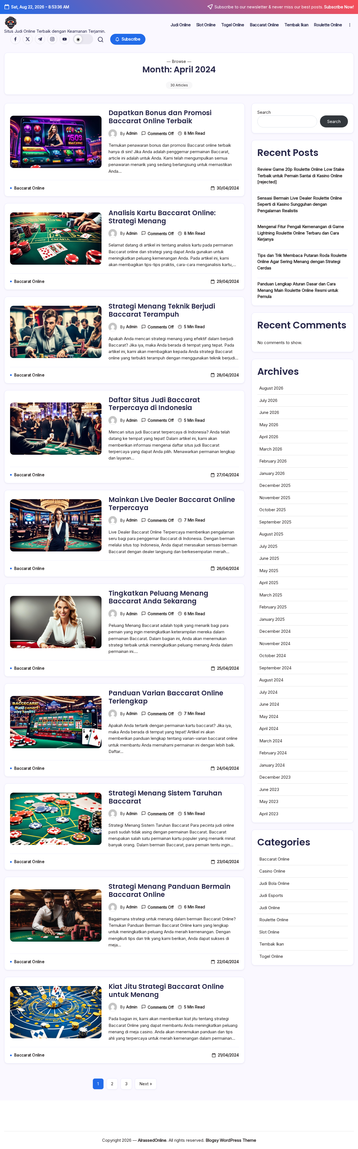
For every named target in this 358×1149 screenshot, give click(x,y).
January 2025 (272, 619)
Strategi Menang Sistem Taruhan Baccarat (165, 797)
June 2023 (269, 789)
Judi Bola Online (274, 883)
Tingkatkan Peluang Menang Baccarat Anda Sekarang (158, 597)
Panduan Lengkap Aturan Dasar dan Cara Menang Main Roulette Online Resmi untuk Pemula (297, 290)
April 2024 (268, 728)
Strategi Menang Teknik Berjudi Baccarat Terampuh (162, 310)
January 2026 (272, 473)
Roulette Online (273, 919)
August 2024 (271, 680)
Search (264, 112)
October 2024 (272, 655)
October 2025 (272, 509)
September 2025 (275, 522)
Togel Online (271, 956)
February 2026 (273, 461)
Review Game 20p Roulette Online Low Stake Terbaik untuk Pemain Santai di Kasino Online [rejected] (300, 175)
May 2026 (268, 424)
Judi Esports (271, 895)
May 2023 (268, 801)
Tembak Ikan (271, 944)
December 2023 (275, 777)
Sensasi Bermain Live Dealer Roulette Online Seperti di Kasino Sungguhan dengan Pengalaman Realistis (299, 204)
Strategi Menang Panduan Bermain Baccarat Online (169, 890)
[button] (83, 39)
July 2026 (268, 400)
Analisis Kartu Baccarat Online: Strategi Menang (162, 217)
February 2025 (273, 607)
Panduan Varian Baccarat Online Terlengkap (166, 697)
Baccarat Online (274, 859)
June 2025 (269, 558)
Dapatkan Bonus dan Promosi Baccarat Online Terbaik (160, 116)
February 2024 (273, 752)
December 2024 (275, 631)
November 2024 (274, 643)
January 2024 (272, 765)
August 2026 (271, 388)
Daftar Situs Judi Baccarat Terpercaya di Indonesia (154, 404)
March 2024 (270, 740)
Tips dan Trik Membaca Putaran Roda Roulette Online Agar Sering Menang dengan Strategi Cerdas (302, 262)
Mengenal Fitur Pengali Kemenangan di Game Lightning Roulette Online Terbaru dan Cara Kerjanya (300, 233)
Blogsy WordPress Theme (231, 1140)
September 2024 (275, 668)
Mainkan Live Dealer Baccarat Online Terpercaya (172, 503)
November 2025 (274, 497)
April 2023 (268, 813)
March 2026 (270, 449)
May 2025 (268, 570)
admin (131, 133)
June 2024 (269, 704)
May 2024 (268, 716)
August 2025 (271, 534)
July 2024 (268, 692)
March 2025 (270, 595)
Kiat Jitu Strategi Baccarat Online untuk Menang (166, 990)
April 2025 (268, 582)
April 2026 (268, 436)
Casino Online (272, 871)
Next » (145, 1083)
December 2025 (275, 485)
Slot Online (269, 932)
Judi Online (269, 907)
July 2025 (268, 546)
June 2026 (269, 412)
